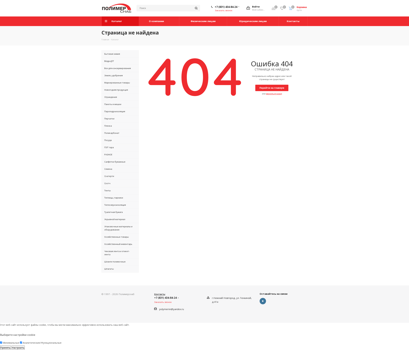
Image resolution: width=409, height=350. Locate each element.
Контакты (159, 294)
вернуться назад (274, 93)
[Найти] (196, 8)
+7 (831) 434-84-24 (226, 7)
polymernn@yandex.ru (171, 309)
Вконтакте (263, 301)
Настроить (18, 347)
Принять (5, 347)
